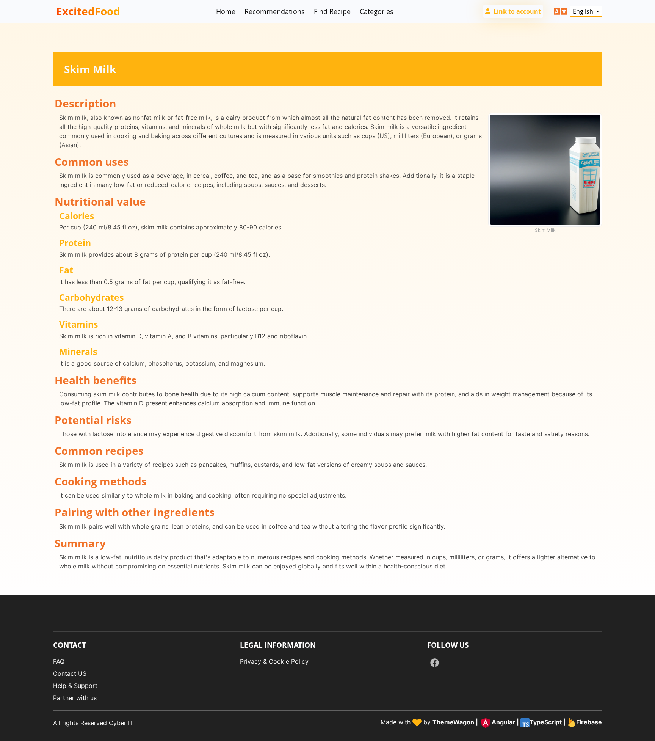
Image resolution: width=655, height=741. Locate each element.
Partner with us (75, 698)
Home (225, 11)
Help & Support (75, 685)
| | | (517, 722)
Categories (376, 11)
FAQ (58, 661)
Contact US (69, 673)
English (584, 11)
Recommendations (274, 11)
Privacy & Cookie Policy (274, 661)
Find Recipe (332, 11)
